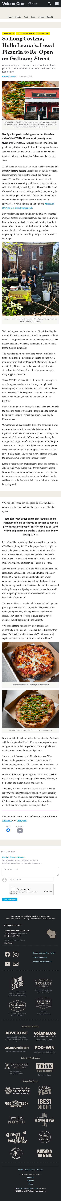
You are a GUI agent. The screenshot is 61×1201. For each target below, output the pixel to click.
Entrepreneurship (25, 33)
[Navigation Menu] (56, 3)
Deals (33, 17)
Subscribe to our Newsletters (44, 953)
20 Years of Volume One (42, 962)
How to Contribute (40, 957)
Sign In (5, 857)
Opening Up (9, 33)
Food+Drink (43, 33)
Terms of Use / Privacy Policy (26, 1188)
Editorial (30, 1177)
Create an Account (17, 857)
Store (30, 1184)
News (10, 17)
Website (30, 1181)
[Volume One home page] (14, 4)
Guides (41, 17)
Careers (40, 1170)
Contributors (30, 1170)
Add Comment (10, 899)
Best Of (50, 17)
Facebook (7, 820)
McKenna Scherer (9, 76)
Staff (20, 1170)
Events (18, 17)
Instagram (22, 820)
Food (26, 17)
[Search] (49, 3)
